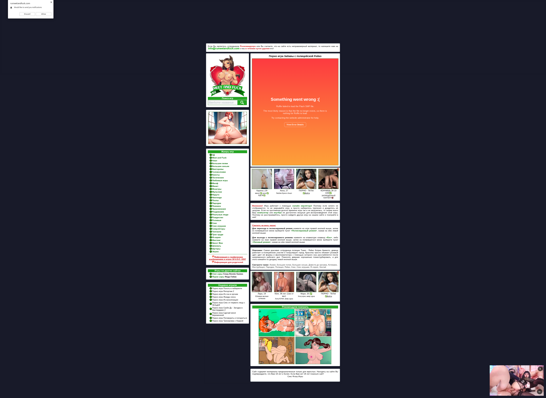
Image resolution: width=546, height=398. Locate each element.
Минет (215, 186)
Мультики (217, 192)
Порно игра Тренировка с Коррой (227, 321)
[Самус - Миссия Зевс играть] (313, 364)
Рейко (287, 267)
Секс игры (217, 274)
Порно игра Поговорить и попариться (229, 318)
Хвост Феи (217, 243)
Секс (214, 223)
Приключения (219, 209)
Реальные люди (220, 214)
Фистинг (216, 240)
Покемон (216, 206)
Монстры (216, 189)
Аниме (273, 265)
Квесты (216, 175)
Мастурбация (258, 267)
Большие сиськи (220, 166)
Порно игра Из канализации (225, 300)
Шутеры (216, 249)
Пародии (216, 203)
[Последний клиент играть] (313, 336)
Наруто (215, 195)
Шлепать (216, 246)
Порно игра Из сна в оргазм (225, 294)
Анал (214, 160)
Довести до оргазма (318, 265)
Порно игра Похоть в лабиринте (227, 288)
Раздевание (218, 212)
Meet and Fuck (219, 158)
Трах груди (217, 234)
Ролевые (216, 220)
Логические (218, 177)
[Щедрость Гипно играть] (276, 336)
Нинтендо (217, 197)
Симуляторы (218, 229)
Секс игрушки (219, 226)
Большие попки (220, 163)
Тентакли (216, 231)
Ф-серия (216, 237)
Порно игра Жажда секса (224, 297)
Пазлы (215, 200)
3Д (213, 155)
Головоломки (219, 172)
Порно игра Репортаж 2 (223, 291)
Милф (215, 183)
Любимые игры (220, 180)
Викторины (218, 169)
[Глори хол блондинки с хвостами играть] (276, 364)
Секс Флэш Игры (295, 376)
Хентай (322, 267)
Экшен (215, 251)
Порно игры (218, 277)
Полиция (279, 267)
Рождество (217, 217)
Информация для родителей (228, 262)
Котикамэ (332, 265)
